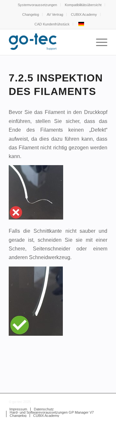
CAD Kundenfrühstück (52, 24)
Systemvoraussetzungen (37, 5)
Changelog (30, 14)
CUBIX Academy (84, 14)
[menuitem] (38, 4)
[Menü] (98, 42)
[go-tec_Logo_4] (48, 42)
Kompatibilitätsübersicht (83, 5)
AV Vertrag (55, 14)
